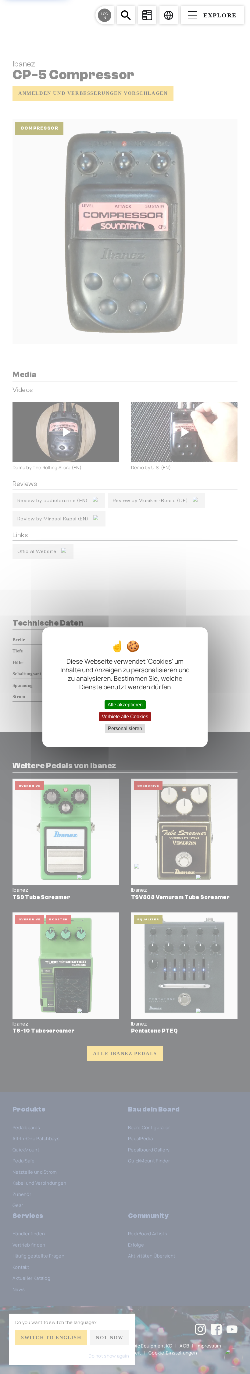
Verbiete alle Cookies (125, 716)
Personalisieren (125, 728)
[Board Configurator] (147, 15)
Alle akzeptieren (125, 704)
